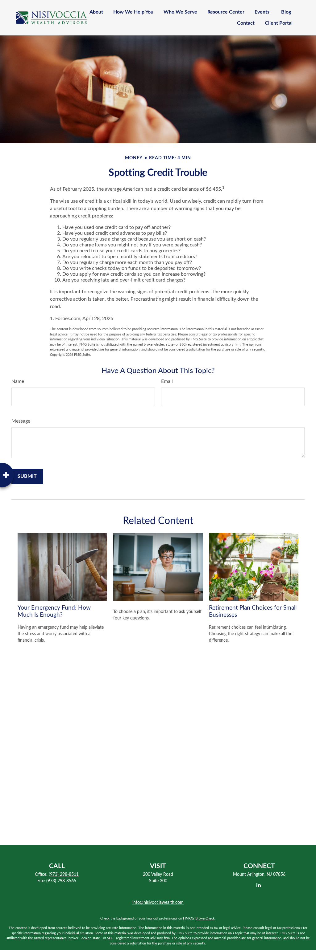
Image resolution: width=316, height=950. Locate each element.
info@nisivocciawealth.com (158, 902)
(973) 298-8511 (64, 874)
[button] (96, 12)
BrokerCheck (205, 918)
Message (20, 421)
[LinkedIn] (259, 885)
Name (17, 381)
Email (167, 381)
